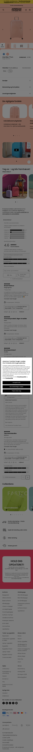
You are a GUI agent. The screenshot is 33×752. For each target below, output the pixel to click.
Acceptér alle (16, 382)
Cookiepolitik (9, 378)
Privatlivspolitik (21, 376)
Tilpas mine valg (16, 391)
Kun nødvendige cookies (16, 386)
